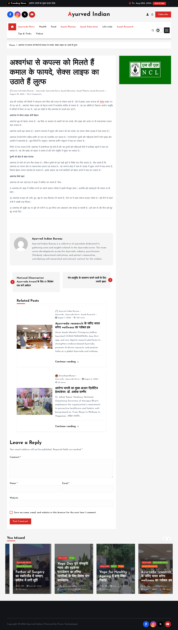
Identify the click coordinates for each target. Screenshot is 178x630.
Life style (107, 27)
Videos (39, 34)
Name (14, 483)
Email (65, 483)
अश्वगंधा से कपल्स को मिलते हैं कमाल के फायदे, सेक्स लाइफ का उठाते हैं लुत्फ (47, 45)
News (108, 566)
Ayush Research (125, 27)
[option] (26, 569)
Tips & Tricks (24, 34)
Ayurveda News (26, 27)
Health (42, 27)
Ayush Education (89, 27)
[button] (165, 539)
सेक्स (102, 102)
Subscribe (163, 14)
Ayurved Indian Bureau (23, 91)
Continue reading (66, 362)
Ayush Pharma (68, 27)
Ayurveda (40, 91)
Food (53, 27)
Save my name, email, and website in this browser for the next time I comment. (55, 512)
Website (14, 498)
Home (12, 45)
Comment (15, 457)
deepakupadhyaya (67, 376)
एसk (16, 586)
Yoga (66, 558)
